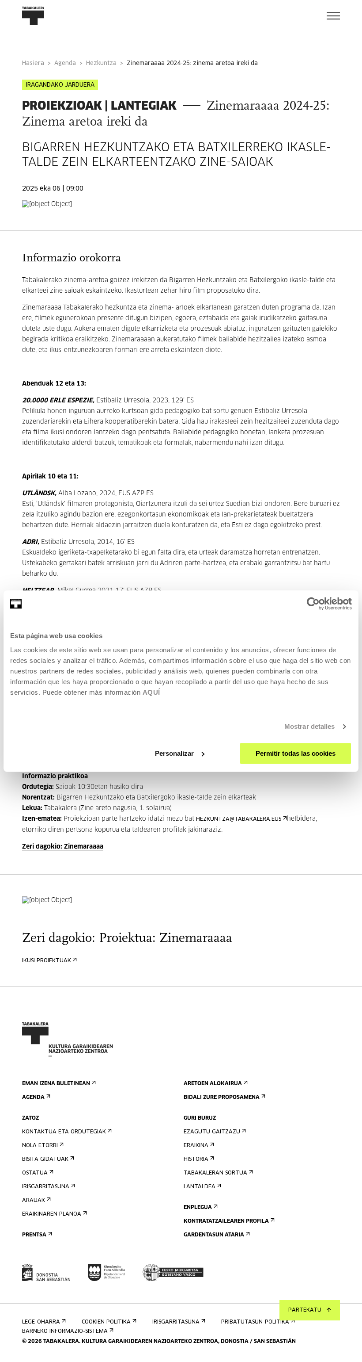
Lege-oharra (41, 1322)
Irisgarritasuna (45, 1187)
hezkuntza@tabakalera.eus (238, 819)
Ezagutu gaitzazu (212, 1132)
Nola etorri (40, 1145)
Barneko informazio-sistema (65, 1331)
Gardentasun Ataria (214, 1235)
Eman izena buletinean (56, 1084)
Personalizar (174, 753)
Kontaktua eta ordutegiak (64, 1132)
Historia (196, 1159)
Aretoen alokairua (213, 1084)
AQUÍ (151, 692)
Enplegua (198, 1207)
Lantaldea (199, 1187)
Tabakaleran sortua (215, 1173)
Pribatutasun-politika (255, 1322)
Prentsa (34, 1235)
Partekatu (304, 1310)
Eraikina (196, 1145)
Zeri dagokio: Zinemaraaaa (62, 847)
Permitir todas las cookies (296, 753)
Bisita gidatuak (45, 1159)
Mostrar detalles (309, 726)
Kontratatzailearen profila (226, 1221)
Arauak (33, 1200)
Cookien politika (106, 1322)
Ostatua (35, 1173)
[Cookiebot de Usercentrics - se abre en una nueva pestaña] (313, 603)
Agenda (65, 63)
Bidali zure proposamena (222, 1097)
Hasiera (33, 63)
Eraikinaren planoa (51, 1214)
